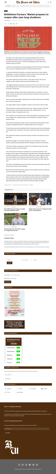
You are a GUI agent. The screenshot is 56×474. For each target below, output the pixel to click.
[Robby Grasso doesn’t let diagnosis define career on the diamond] (40, 199)
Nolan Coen (39, 206)
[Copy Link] (16, 23)
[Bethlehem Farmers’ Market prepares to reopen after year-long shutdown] (28, 38)
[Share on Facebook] (5, 23)
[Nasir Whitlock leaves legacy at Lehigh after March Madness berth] (15, 199)
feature (31, 184)
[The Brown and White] (28, 2)
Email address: (7, 275)
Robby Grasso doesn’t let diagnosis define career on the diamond (40, 209)
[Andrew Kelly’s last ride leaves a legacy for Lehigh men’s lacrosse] (15, 219)
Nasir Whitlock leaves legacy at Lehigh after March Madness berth (14, 209)
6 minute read (8, 184)
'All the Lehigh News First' (36, 469)
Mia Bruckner (7, 20)
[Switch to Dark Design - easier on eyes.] (48, 2)
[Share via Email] (13, 23)
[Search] (50, 2)
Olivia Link (14, 206)
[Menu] (6, 2)
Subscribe (7, 378)
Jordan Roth (14, 226)
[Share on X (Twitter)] (8, 23)
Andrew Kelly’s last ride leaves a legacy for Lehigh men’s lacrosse (14, 229)
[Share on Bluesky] (11, 23)
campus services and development (20, 184)
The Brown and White (26, 469)
